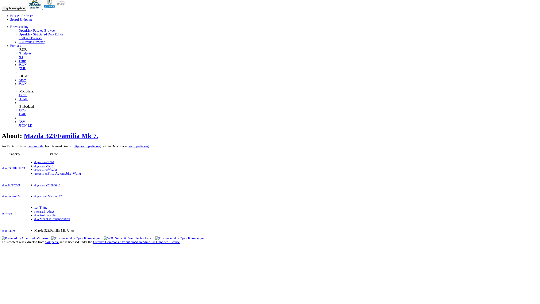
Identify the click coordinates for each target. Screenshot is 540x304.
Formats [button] (15, 46)
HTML (23, 99)
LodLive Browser (30, 38)
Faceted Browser (21, 16)
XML (22, 68)
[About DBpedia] (35, 8)
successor (11, 185)
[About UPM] (55, 8)
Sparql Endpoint (21, 19)
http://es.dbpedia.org (87, 146)
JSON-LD (25, 125)
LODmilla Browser (32, 42)
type (7, 213)
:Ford (44, 162)
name (8, 230)
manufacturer (13, 168)
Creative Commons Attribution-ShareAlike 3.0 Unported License (136, 242)
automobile (35, 146)
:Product (44, 211)
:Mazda (45, 169)
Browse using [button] (19, 26)
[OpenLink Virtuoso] (25, 238)
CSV (22, 122)
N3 (21, 57)
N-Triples (25, 53)
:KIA (44, 166)
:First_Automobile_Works (57, 173)
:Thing (40, 207)
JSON (23, 64)
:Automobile (44, 215)
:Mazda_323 (48, 196)
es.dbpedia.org (139, 146)
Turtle (22, 61)
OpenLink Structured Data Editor (41, 34)
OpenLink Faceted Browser (37, 30)
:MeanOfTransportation (52, 219)
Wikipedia (52, 242)
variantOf (11, 196)
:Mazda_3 (47, 185)
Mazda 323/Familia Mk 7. (61, 136)
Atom (22, 80)
